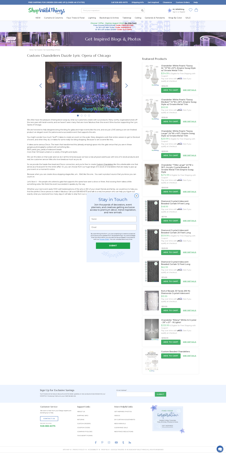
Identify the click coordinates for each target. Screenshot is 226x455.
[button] (220, 449)
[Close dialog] (136, 196)
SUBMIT (113, 246)
